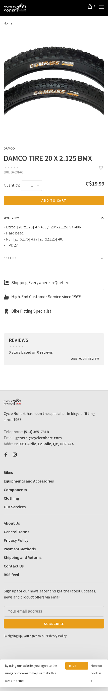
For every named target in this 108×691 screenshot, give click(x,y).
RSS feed (11, 574)
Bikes (8, 472)
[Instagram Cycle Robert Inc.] (15, 454)
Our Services (15, 506)
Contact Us (14, 565)
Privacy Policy (16, 540)
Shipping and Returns (22, 557)
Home (8, 23)
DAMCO (9, 148)
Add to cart (53, 200)
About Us (12, 523)
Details (10, 258)
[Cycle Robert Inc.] (12, 401)
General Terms (16, 531)
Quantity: (12, 185)
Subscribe (54, 623)
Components (15, 489)
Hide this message (76, 667)
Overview (11, 218)
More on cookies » (96, 673)
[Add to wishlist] (101, 168)
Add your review (85, 358)
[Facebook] (6, 454)
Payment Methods (20, 548)
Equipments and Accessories (29, 481)
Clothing (11, 498)
